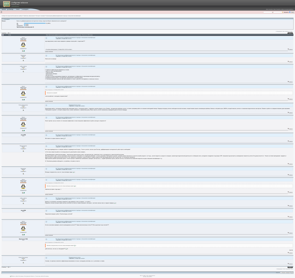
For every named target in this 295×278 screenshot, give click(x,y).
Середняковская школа (74, 104)
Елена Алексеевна (23, 105)
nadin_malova (23, 66)
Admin (23, 37)
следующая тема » (289, 31)
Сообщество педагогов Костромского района (12, 15)
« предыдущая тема (280, 31)
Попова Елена (23, 145)
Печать (290, 33)
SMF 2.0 (141, 275)
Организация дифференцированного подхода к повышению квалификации (63, 15)
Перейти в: (278, 272)
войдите (282, 9)
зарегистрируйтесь (289, 9)
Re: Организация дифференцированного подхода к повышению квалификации (75, 37)
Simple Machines (152, 275)
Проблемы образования (29, 15)
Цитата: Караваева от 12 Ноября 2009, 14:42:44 (54, 182)
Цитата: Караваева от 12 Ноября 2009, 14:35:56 (54, 89)
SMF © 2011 (146, 275)
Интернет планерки (40, 15)
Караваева (23, 55)
